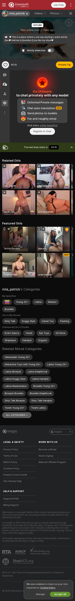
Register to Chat (42, 131)
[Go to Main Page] (23, 5)
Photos (56, 13)
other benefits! (49, 125)
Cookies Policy (11, 468)
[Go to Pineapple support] (6, 561)
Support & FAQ (11, 498)
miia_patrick (11, 289)
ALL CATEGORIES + (17, 415)
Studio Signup (46, 456)
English (58, 432)
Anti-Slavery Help (12, 481)
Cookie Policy (47, 587)
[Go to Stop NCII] (23, 561)
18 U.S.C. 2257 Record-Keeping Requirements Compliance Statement (33, 574)
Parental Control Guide (15, 475)
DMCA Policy (10, 462)
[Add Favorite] (5, 64)
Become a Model (47, 449)
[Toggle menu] (4, 5)
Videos (40, 13)
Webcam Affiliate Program (52, 462)
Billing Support (11, 505)
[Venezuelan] (7, 302)
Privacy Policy (10, 449)
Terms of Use (10, 456)
